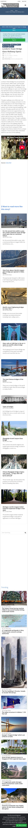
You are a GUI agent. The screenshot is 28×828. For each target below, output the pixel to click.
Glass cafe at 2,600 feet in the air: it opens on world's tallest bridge (14, 344)
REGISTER (24, 1)
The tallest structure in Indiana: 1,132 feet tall (14, 713)
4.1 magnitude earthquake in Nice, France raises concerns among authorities (13, 631)
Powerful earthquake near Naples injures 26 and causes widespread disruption (13, 807)
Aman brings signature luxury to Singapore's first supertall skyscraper (14, 758)
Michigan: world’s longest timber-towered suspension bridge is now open (14, 508)
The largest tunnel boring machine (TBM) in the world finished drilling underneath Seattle (13, 609)
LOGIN (19, 1)
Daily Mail (8, 163)
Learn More (19, 37)
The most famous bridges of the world (13, 380)
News (16, 10)
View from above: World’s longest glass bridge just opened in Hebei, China (13, 271)
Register (14, 40)
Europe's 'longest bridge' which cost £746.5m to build (13, 735)
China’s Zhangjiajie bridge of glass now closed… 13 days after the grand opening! (13, 473)
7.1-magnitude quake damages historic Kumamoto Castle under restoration (12, 783)
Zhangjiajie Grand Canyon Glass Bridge (13, 439)
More (14, 30)
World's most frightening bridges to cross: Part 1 (13, 308)
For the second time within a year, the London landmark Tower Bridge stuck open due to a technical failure (14, 233)
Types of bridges (8, 407)
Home (12, 10)
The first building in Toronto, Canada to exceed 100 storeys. (13, 692)
